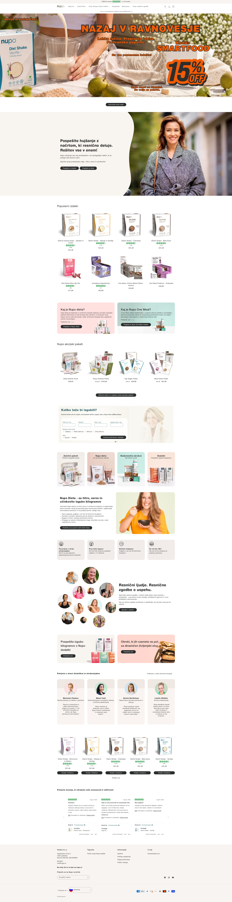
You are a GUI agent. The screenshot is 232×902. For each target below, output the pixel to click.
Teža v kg (97, 422)
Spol (64, 435)
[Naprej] (168, 817)
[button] (71, 7)
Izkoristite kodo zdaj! (116, 104)
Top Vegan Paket (131, 379)
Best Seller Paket (161, 379)
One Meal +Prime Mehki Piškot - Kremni (131, 284)
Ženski (67, 438)
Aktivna (89, 432)
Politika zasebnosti (124, 857)
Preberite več (68, 656)
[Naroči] (88, 877)
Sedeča (68, 432)
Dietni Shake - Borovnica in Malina (67, 760)
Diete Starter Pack (70, 379)
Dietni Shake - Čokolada (131, 241)
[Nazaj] (64, 817)
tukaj (72, 322)
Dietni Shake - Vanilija (164, 759)
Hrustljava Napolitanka (101, 283)
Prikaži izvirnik (90, 815)
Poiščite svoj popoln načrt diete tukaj (76, 528)
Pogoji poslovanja (123, 860)
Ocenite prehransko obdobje (113, 437)
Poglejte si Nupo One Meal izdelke (136, 324)
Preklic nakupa (122, 862)
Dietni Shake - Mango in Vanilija (100, 241)
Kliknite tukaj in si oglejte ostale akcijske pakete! (116, 395)
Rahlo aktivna (78, 432)
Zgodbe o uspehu (128, 610)
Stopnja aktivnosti (69, 429)
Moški (74, 438)
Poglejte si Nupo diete (71, 326)
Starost (80, 422)
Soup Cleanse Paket (101, 379)
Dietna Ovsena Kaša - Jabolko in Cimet (71, 242)
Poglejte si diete (88, 168)
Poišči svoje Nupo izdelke (96, 854)
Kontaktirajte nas (154, 854)
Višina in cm (67, 422)
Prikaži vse (116, 778)
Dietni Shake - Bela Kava (161, 241)
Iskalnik (120, 854)
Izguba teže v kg (116, 422)
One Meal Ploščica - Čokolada (161, 283)
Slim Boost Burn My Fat (70, 283)
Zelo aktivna (99, 432)
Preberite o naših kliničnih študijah (159, 674)
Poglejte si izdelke (69, 168)
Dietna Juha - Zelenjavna (82, 830)
